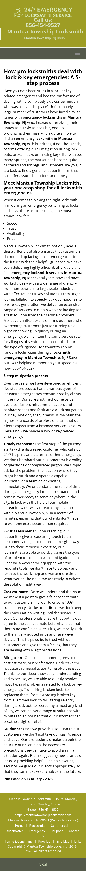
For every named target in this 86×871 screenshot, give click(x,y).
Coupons (57, 831)
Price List (45, 841)
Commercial (59, 825)
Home (19, 825)
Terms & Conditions (19, 841)
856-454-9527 (43, 25)
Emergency (37, 831)
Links (78, 841)
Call (44, 864)
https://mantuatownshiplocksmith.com (43, 815)
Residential (37, 825)
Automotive (14, 831)
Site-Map (62, 841)
